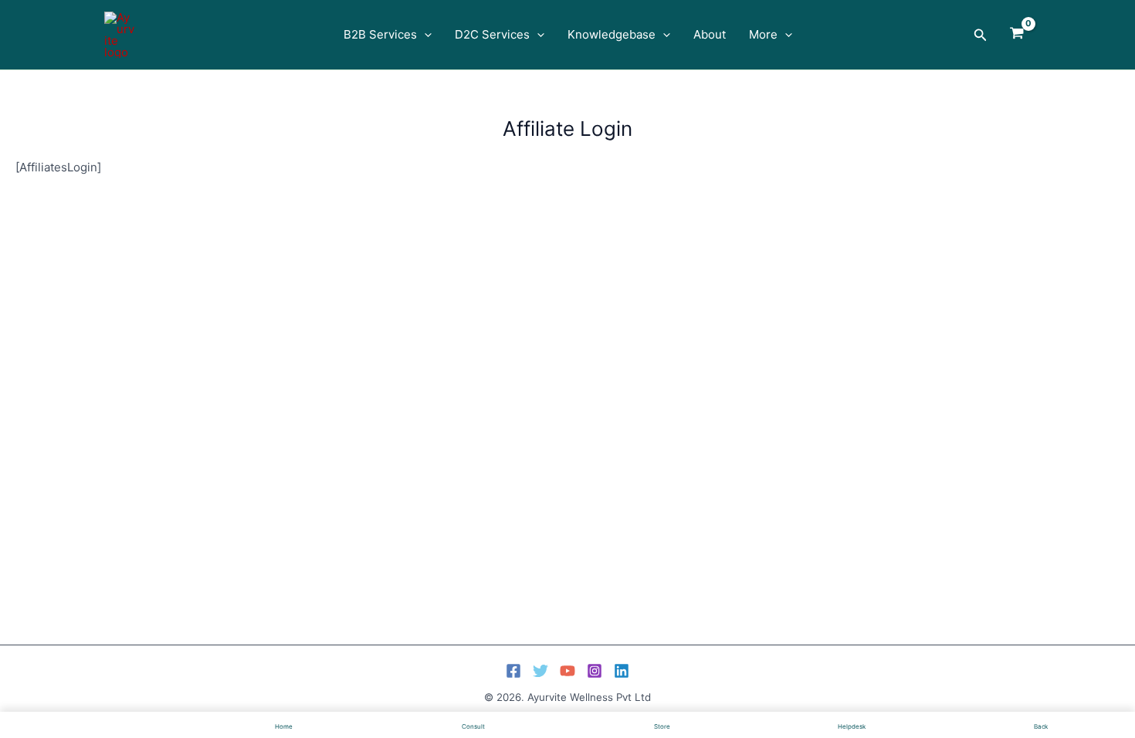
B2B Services (380, 34)
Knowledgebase (612, 34)
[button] (424, 35)
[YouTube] (567, 671)
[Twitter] (540, 671)
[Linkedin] (621, 671)
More (763, 34)
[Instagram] (594, 671)
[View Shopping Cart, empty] (1017, 34)
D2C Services (492, 34)
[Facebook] (513, 671)
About (709, 34)
